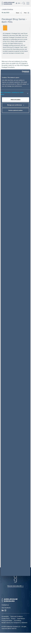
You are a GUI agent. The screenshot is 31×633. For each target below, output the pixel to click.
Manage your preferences (14, 105)
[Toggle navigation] (27, 3)
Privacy (13, 618)
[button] (23, 4)
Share (17, 12)
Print (25, 12)
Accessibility (5, 616)
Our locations (6, 608)
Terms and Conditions (16, 616)
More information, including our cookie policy (12, 93)
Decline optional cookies (15, 110)
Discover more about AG (14, 586)
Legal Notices (21, 618)
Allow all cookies (15, 99)
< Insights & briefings (7, 9)
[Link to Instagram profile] (5, 611)
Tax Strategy (17, 620)
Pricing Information (7, 620)
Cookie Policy (6, 618)
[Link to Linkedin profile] (3, 611)
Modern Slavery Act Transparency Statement (14, 622)
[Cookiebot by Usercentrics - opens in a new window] (22, 72)
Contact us (5, 605)
